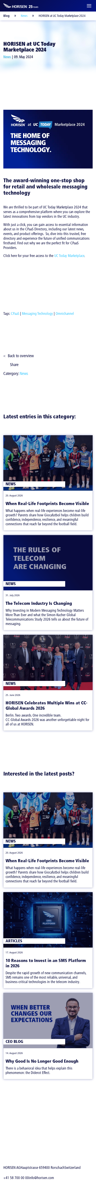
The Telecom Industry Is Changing (39, 603)
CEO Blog (14, 1041)
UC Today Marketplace (69, 255)
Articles (14, 940)
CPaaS (15, 313)
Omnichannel (65, 313)
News (24, 16)
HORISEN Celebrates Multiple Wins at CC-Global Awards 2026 (47, 705)
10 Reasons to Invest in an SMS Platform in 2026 (46, 963)
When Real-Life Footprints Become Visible (47, 503)
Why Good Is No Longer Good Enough (42, 1061)
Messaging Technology (37, 313)
